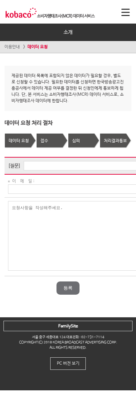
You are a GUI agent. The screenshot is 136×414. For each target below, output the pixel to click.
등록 (68, 287)
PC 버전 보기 (68, 363)
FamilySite (68, 326)
